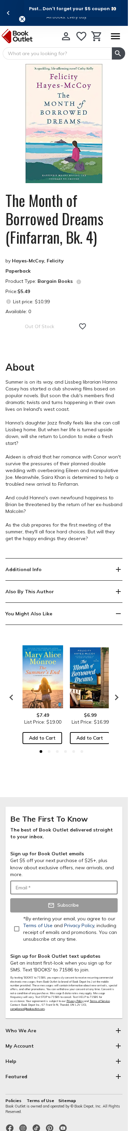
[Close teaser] (22, 19)
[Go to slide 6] (81, 751)
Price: (17, 291)
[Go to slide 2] (49, 751)
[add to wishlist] (82, 326)
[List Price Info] (8, 301)
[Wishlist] (81, 36)
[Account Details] (66, 36)
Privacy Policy (75, 1001)
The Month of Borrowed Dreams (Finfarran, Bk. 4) (54, 218)
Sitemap (67, 1100)
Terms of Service (100, 1001)
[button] (72, 8)
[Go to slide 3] (57, 751)
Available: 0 (18, 311)
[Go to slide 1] (41, 751)
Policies (14, 1100)
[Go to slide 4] (65, 751)
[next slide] (115, 697)
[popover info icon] (79, 282)
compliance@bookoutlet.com (27, 1009)
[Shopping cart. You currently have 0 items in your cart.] (96, 36)
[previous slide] (8, 13)
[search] (118, 53)
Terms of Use (40, 1100)
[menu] (115, 36)
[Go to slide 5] (73, 751)
